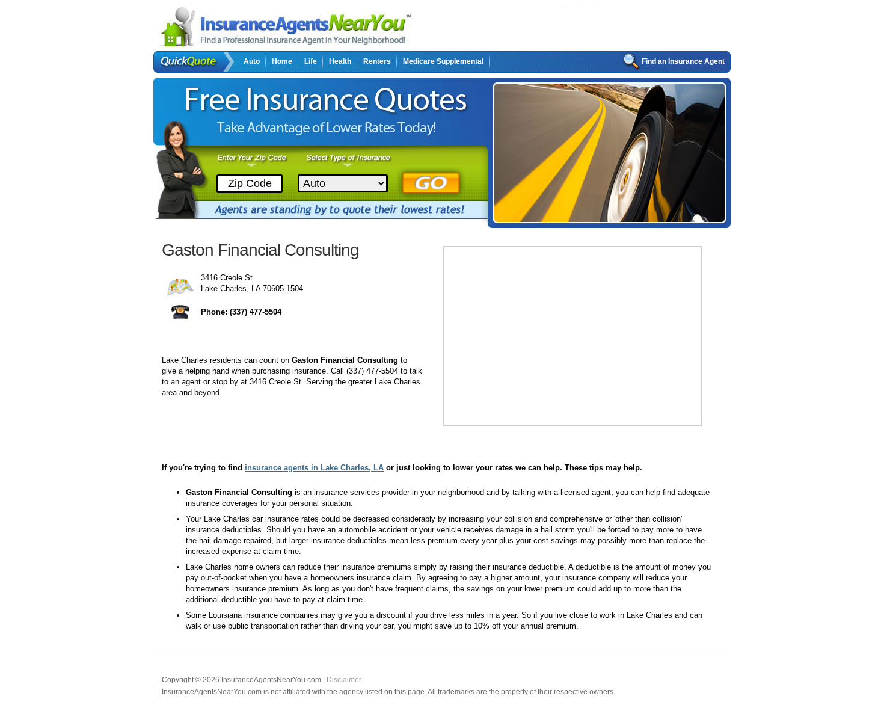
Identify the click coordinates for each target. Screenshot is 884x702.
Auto (252, 61)
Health (340, 61)
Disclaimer (344, 680)
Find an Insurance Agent (683, 61)
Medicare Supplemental (443, 61)
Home (282, 61)
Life (310, 61)
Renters (377, 61)
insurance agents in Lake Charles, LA (314, 467)
